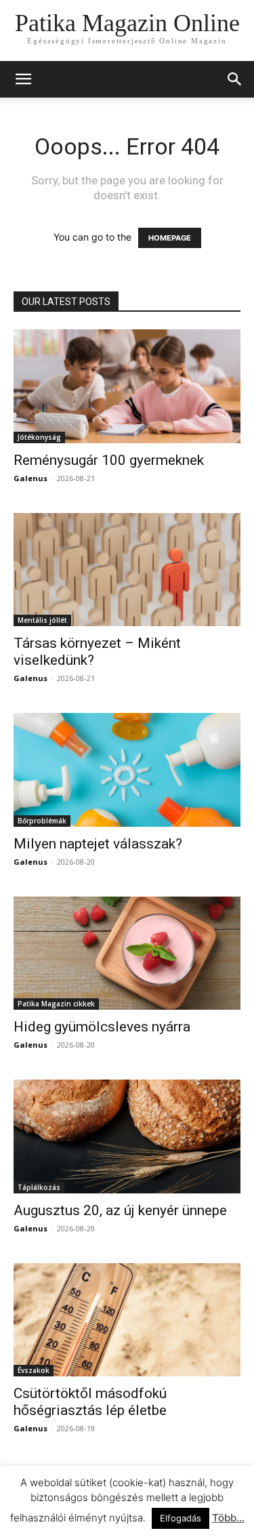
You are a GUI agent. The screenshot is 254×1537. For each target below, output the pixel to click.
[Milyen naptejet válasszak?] (127, 770)
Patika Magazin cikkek (56, 1003)
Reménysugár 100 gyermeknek (109, 460)
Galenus (30, 478)
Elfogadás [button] (180, 1518)
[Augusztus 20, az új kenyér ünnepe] (127, 1136)
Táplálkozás (39, 1187)
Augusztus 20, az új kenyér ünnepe (120, 1210)
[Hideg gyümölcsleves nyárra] (127, 953)
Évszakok (33, 1370)
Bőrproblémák (42, 820)
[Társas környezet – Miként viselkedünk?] (127, 570)
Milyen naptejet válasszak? (98, 844)
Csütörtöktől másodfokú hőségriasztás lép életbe (90, 1401)
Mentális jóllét (42, 620)
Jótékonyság (39, 437)
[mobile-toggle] (23, 79)
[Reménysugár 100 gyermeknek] (127, 386)
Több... (228, 1517)
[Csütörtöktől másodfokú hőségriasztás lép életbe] (127, 1320)
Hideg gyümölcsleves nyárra (102, 1027)
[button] (235, 79)
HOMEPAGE (169, 238)
